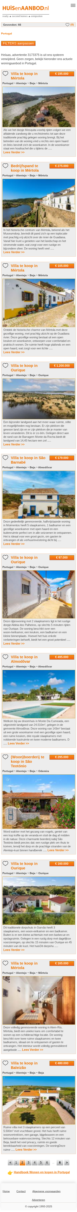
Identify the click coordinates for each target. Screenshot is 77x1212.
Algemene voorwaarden (46, 1191)
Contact (21, 1191)
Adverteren (38, 1199)
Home (6, 1191)
